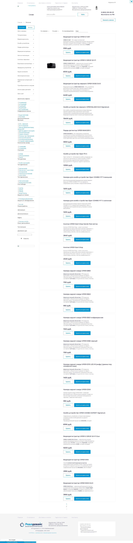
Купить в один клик (82, 52)
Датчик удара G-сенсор (26, 131)
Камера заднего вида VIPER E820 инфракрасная (83, 317)
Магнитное (23, 168)
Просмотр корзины (5, 542)
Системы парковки (23, 59)
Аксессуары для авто (24, 89)
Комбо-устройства (23, 43)
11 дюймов (22, 102)
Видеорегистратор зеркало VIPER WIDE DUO (82, 84)
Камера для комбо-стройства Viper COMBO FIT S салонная (87, 201)
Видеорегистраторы (24, 51)
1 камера (22, 146)
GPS (21, 154)
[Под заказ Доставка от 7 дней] (51, 112)
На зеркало (23, 172)
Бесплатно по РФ (107, 14)
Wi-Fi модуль (23, 125)
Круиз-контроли (23, 71)
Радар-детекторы (23, 47)
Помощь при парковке (26, 136)
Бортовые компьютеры (25, 63)
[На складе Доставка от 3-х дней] (51, 41)
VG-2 (21, 204)
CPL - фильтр (23, 124)
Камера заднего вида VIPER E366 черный (80, 341)
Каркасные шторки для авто (25, 80)
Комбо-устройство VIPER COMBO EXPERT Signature (84, 413)
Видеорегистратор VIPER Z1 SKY (76, 37)
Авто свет (21, 93)
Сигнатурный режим (26, 139)
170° (21, 191)
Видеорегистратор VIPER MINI (76, 460)
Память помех (23, 134)
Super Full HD (23, 115)
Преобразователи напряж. (26, 85)
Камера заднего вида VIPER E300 (77, 389)
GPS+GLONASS (24, 155)
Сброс (26, 238)
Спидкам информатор (26, 141)
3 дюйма (22, 106)
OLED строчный (24, 163)
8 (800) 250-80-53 (107, 12)
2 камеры (22, 148)
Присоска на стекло (25, 173)
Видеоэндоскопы (23, 39)
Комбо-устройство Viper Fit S (75, 154)
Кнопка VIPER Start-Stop (73, 247)
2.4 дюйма (22, 104)
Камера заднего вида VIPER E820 (77, 294)
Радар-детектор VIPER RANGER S (77, 130)
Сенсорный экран (25, 137)
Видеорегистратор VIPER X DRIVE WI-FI (79, 60)
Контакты (75, 3)
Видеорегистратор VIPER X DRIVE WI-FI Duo (81, 436)
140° (21, 188)
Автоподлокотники (23, 75)
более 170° (23, 193)
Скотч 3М (22, 175)
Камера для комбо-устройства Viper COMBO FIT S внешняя (87, 177)
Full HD (22, 117)
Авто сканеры (22, 31)
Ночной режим (24, 132)
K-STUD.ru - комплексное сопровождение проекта (42, 532)
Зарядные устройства (24, 67)
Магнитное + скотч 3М (26, 170)
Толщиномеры (22, 35)
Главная (20, 3)
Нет (21, 157)
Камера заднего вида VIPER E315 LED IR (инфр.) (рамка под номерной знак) (87, 365)
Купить (68, 52)
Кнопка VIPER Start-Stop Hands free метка (80, 224)
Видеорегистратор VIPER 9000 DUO (78, 483)
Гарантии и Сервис (61, 3)
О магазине (31, 3)
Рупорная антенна (25, 182)
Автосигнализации (23, 55)
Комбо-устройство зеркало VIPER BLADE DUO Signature (86, 107)
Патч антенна (23, 181)
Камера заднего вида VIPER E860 (77, 271)
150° (21, 190)
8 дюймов (22, 107)
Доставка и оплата (45, 3)
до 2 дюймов (23, 109)
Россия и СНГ (23, 221)
